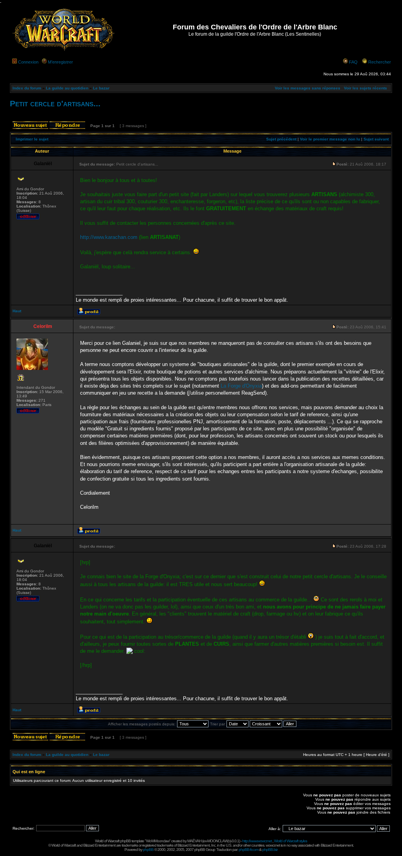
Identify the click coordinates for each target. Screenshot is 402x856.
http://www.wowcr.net (257, 841)
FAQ (353, 62)
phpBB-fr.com (248, 849)
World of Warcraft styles (290, 841)
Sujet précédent (281, 139)
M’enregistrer (60, 62)
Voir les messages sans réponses (307, 88)
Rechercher (379, 62)
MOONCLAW (217, 841)
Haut (17, 311)
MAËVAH (194, 841)
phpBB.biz (270, 849)
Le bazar (101, 88)
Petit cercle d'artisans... (55, 103)
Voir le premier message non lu (330, 139)
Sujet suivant (376, 139)
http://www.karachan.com (108, 237)
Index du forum (27, 88)
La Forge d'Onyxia (241, 386)
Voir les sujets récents (365, 88)
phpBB (148, 849)
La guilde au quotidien (67, 88)
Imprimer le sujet (32, 139)
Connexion (28, 62)
